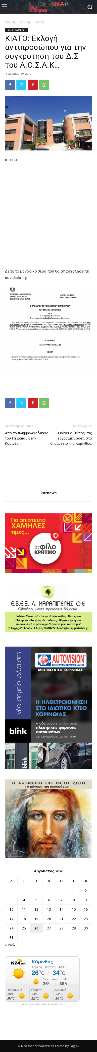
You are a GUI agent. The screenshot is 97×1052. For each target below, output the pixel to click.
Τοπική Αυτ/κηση (32, 22)
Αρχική (10, 22)
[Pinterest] (33, 85)
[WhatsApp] (44, 85)
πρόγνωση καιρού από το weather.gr (42, 1004)
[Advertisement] (48, 218)
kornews (49, 492)
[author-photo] (48, 486)
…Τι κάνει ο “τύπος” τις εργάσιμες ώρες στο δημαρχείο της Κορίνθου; (71, 438)
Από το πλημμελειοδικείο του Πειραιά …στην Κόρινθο (26, 438)
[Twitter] (21, 85)
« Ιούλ (10, 945)
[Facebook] (10, 85)
